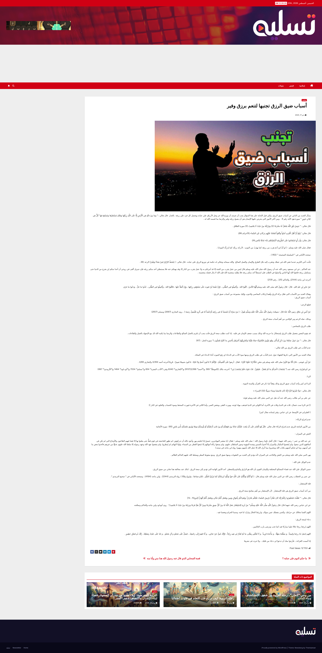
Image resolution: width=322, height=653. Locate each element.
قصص (291, 86)
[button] (13, 85)
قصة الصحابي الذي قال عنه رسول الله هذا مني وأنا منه (173, 558)
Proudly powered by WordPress (274, 648)
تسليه (8, 648)
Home (26, 648)
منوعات (281, 86)
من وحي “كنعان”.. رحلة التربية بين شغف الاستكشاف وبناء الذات (278, 596)
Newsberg (299, 648)
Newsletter (17, 648)
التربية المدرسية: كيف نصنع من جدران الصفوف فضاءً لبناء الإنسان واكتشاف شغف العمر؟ (124, 596)
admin (290, 603)
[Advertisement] (161, 63)
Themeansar (311, 648)
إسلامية (302, 86)
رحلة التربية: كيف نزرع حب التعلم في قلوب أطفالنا (203, 598)
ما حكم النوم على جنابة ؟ (294, 558)
